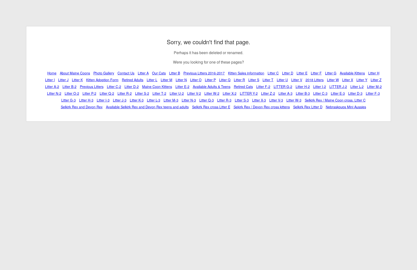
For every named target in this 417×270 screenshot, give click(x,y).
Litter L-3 (153, 100)
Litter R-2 (125, 93)
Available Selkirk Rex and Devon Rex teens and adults (147, 106)
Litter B (174, 73)
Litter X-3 (259, 100)
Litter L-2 (357, 86)
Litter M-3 (171, 100)
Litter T (268, 79)
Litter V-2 (194, 93)
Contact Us (126, 73)
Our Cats (159, 73)
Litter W (333, 79)
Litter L (152, 79)
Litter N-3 (189, 100)
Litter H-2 (303, 86)
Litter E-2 (182, 86)
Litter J (63, 79)
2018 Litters (315, 79)
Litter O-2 (72, 93)
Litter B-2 (69, 86)
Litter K (77, 79)
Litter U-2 (177, 93)
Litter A (143, 73)
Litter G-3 (68, 100)
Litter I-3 (103, 100)
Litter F (316, 73)
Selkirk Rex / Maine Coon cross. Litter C (335, 100)
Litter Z (376, 79)
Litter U (282, 79)
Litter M (166, 79)
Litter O (196, 79)
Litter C (273, 73)
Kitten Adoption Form (102, 79)
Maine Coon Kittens (157, 86)
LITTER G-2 (283, 86)
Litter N (181, 79)
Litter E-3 (338, 93)
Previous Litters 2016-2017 (204, 73)
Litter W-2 (211, 93)
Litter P (210, 79)
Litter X (347, 79)
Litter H (373, 73)
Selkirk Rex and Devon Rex (82, 106)
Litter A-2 (52, 86)
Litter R (239, 79)
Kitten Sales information (246, 73)
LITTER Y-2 (249, 93)
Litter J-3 (119, 100)
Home (51, 73)
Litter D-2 (132, 86)
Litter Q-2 (107, 93)
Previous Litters (92, 86)
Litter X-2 (229, 93)
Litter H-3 (86, 100)
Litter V (296, 79)
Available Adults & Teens (211, 86)
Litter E (302, 73)
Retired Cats (243, 86)
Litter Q (224, 79)
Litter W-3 (293, 100)
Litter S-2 (142, 93)
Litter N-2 (54, 93)
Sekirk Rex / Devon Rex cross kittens (262, 106)
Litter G (330, 73)
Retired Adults (132, 79)
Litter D (287, 73)
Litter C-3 (320, 93)
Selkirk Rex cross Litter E (211, 106)
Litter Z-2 (268, 93)
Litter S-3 (242, 100)
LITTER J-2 (338, 86)
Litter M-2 (374, 86)
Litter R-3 (224, 100)
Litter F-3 (373, 93)
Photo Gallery (103, 73)
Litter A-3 (285, 93)
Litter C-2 (114, 86)
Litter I (50, 79)
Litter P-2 (89, 93)
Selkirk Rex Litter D (307, 106)
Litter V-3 (276, 100)
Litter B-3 (303, 93)
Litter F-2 (263, 86)
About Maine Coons (75, 73)
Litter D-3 (355, 93)
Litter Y (361, 79)
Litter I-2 (319, 86)
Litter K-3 (137, 100)
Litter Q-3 (206, 100)
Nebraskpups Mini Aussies (346, 106)
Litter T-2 (159, 93)
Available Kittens (352, 73)
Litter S (253, 79)
